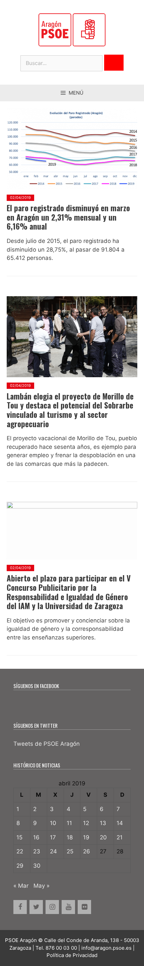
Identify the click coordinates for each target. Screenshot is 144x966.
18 (70, 837)
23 (36, 851)
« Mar (20, 885)
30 (37, 865)
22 (19, 851)
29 (19, 865)
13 (103, 823)
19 (86, 837)
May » (41, 885)
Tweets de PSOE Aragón (46, 743)
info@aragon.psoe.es (106, 948)
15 (19, 837)
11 (69, 823)
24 (53, 851)
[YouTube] (68, 907)
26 (86, 851)
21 (120, 837)
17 (53, 837)
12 (86, 823)
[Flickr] (84, 907)
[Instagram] (52, 907)
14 (120, 823)
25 (70, 851)
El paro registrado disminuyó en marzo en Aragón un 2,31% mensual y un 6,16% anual (68, 217)
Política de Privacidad (72, 955)
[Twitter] (36, 907)
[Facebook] (20, 907)
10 (53, 823)
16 (36, 837)
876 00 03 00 (61, 948)
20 (103, 837)
